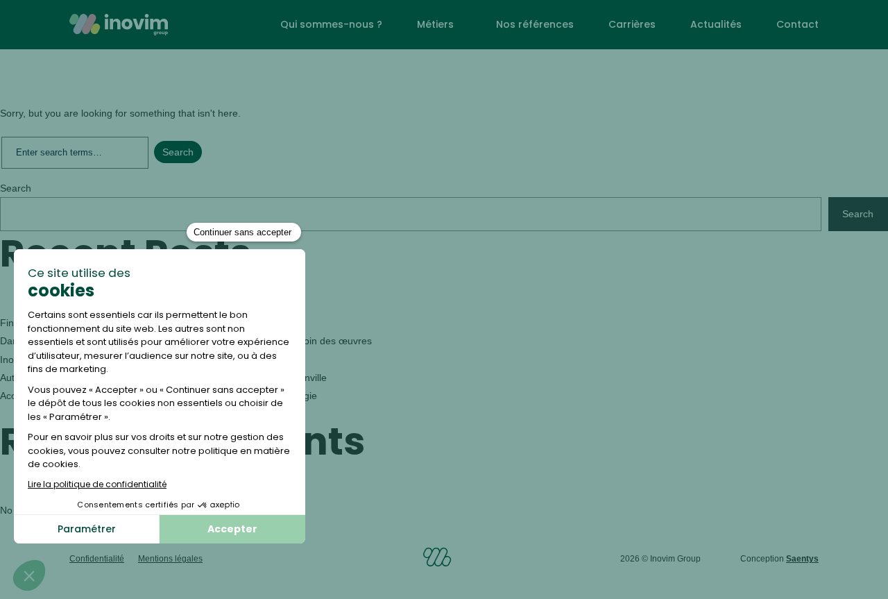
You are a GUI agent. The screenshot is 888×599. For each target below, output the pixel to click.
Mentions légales (170, 559)
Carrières (632, 24)
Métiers (435, 24)
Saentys (802, 559)
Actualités (716, 24)
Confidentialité (96, 559)
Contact (797, 24)
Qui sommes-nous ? (331, 24)
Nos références (535, 24)
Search (15, 188)
